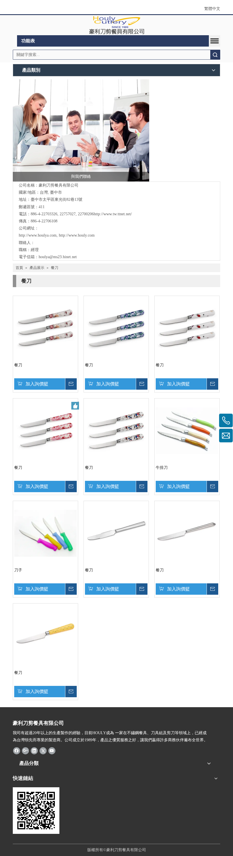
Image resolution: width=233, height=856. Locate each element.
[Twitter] (43, 750)
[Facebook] (16, 750)
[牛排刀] (187, 430)
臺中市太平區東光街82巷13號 (56, 199)
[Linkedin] (34, 750)
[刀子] (45, 533)
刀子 (18, 570)
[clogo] (117, 25)
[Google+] (25, 750)
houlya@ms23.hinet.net (58, 257)
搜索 (215, 54)
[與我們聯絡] (81, 130)
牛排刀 (162, 467)
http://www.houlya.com (38, 235)
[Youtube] (51, 750)
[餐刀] (45, 328)
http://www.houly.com (77, 235)
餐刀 (18, 365)
